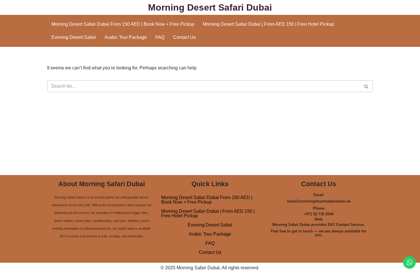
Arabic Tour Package (126, 37)
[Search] (366, 86)
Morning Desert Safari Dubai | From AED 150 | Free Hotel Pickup (268, 24)
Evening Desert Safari (73, 37)
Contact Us (184, 37)
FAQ (160, 37)
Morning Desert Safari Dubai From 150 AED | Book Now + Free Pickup (122, 24)
